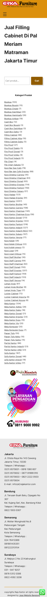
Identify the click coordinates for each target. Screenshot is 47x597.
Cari (37, 80)
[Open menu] (5, 14)
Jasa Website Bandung (29, 595)
